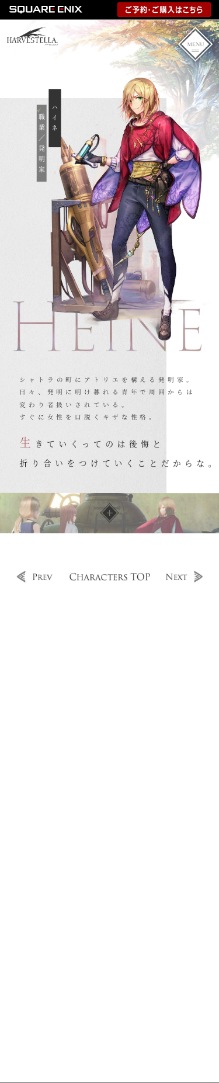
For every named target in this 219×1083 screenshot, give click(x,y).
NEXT (183, 576)
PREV (35, 576)
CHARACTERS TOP (110, 576)
